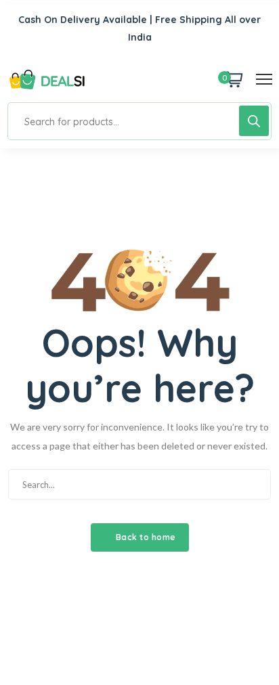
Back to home (144, 537)
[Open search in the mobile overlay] (139, 121)
